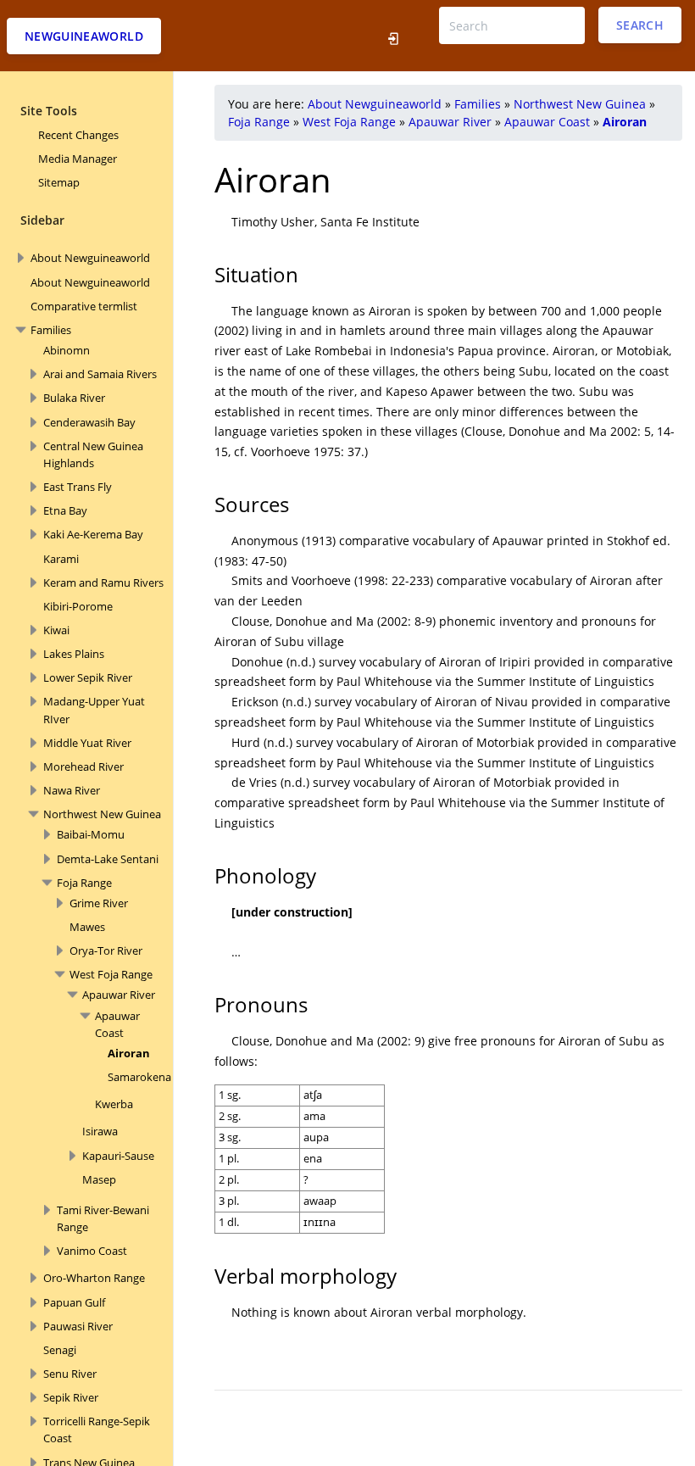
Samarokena (139, 1076)
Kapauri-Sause (118, 1155)
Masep (99, 1179)
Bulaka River (74, 397)
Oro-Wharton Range (94, 1277)
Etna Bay (65, 510)
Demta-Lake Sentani (107, 859)
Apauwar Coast (547, 122)
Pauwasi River (78, 1326)
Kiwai (56, 630)
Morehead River (83, 766)
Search (640, 25)
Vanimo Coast (92, 1250)
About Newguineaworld (90, 257)
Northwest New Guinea (102, 814)
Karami (61, 558)
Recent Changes (78, 134)
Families (51, 329)
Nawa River (71, 790)
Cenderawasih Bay (89, 422)
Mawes (87, 926)
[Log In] (394, 35)
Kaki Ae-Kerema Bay (93, 534)
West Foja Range (111, 974)
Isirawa (100, 1131)
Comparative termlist (84, 306)
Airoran (129, 1053)
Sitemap (59, 182)
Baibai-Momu (91, 834)
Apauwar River (118, 994)
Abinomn (66, 350)
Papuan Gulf (74, 1302)
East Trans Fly (77, 486)
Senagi (59, 1349)
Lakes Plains (73, 653)
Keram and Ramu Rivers (103, 582)
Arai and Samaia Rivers (100, 374)
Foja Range (84, 882)
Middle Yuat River (87, 742)
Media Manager (77, 158)
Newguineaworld (84, 36)
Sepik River (70, 1397)
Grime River (99, 903)
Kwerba (114, 1104)
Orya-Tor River (106, 950)
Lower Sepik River (87, 677)
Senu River (70, 1373)
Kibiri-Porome (78, 606)
